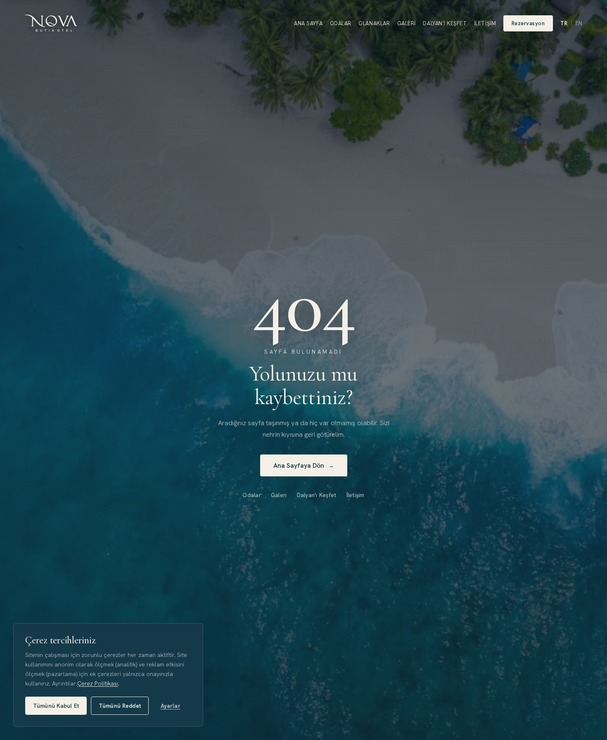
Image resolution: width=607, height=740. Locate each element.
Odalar (340, 23)
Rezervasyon (528, 23)
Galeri (406, 23)
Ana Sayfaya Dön (303, 465)
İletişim (485, 23)
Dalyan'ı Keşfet (445, 23)
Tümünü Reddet (120, 705)
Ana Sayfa (308, 23)
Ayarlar (170, 705)
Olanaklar (374, 23)
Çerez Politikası (97, 683)
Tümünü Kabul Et (56, 705)
